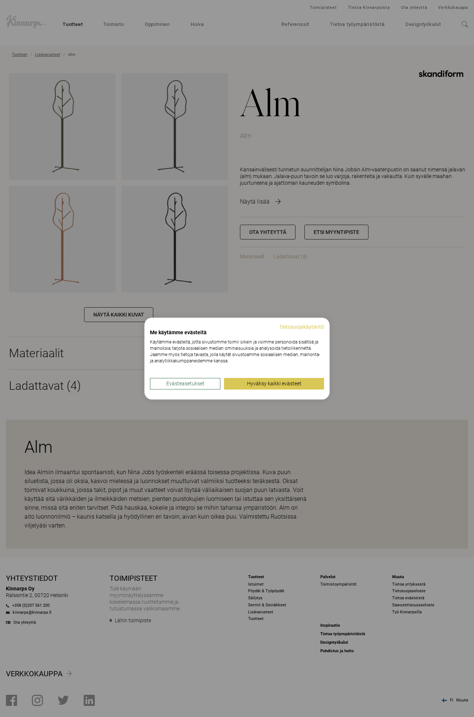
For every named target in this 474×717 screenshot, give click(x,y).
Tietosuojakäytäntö (301, 327)
